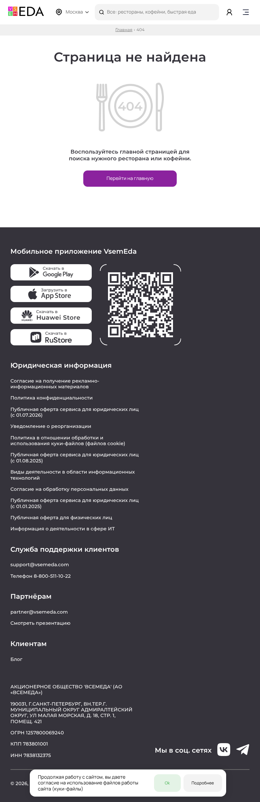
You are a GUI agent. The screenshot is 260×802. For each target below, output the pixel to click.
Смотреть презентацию (40, 623)
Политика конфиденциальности (51, 398)
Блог (16, 659)
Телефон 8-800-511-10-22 (40, 576)
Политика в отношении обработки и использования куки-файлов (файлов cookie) (67, 440)
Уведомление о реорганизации (50, 426)
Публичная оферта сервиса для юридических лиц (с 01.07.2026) (74, 412)
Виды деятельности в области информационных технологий (72, 475)
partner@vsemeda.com (39, 612)
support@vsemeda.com (39, 565)
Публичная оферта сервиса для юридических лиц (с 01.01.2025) (74, 503)
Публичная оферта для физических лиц (61, 517)
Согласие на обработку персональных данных (69, 489)
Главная (123, 30)
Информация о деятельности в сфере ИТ (62, 529)
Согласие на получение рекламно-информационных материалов (55, 384)
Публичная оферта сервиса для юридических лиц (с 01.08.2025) (74, 457)
